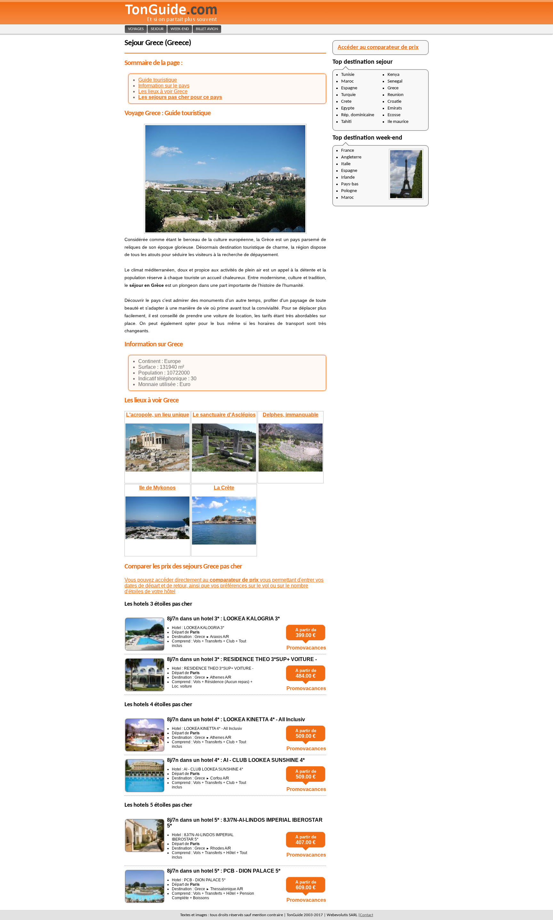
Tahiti (346, 121)
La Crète (224, 487)
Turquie (348, 95)
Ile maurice (398, 121)
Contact (366, 915)
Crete (346, 101)
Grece (393, 88)
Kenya (393, 74)
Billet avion (207, 29)
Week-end (180, 29)
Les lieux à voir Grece (163, 91)
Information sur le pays (163, 85)
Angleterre (351, 157)
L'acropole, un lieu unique (157, 414)
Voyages (136, 29)
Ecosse (394, 115)
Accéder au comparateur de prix (378, 47)
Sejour (157, 29)
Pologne (349, 191)
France (347, 150)
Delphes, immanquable (290, 414)
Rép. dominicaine (357, 115)
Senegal (395, 81)
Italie (345, 164)
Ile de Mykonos (157, 487)
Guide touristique (157, 80)
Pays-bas (349, 184)
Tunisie (347, 74)
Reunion (396, 95)
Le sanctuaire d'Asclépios (224, 414)
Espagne (349, 88)
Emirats (395, 108)
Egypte (347, 108)
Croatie (394, 101)
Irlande (348, 177)
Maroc (347, 81)
